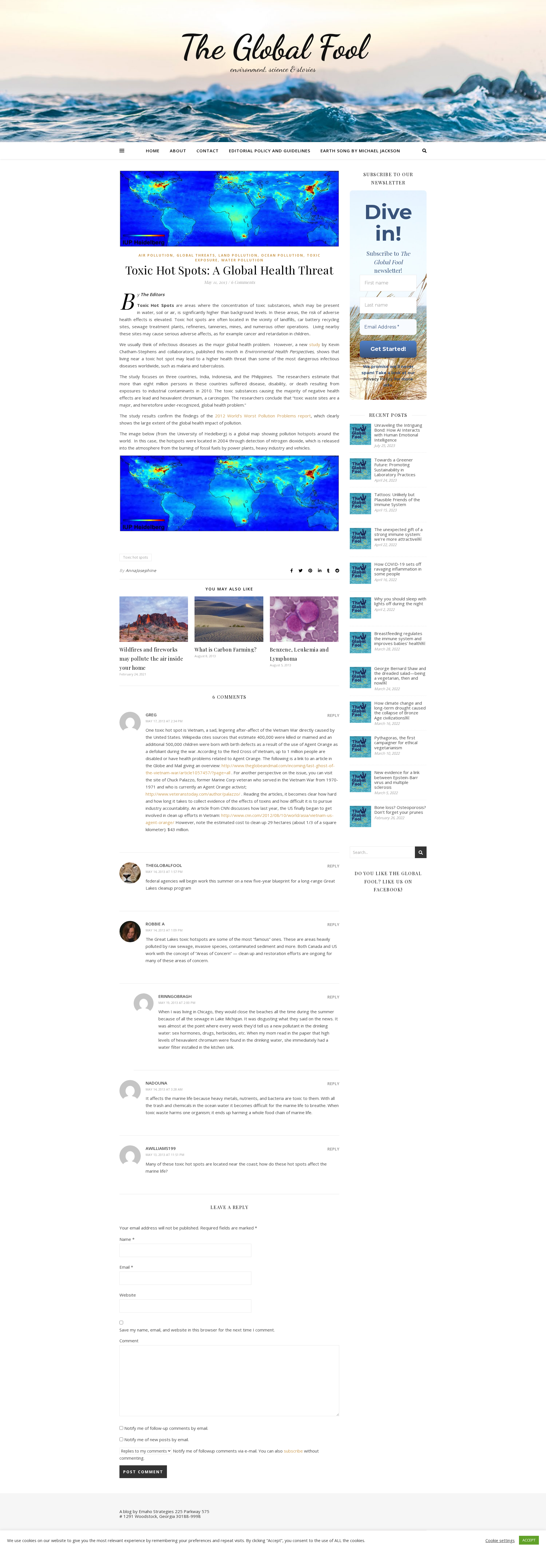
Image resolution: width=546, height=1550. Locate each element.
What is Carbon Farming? (226, 649)
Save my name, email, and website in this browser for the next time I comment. (197, 1330)
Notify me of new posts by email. (156, 1439)
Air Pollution (155, 255)
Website (127, 1295)
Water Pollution (242, 260)
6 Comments (243, 282)
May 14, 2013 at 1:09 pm (164, 930)
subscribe (293, 1451)
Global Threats (196, 255)
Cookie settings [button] (500, 1540)
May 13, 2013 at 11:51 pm (165, 1154)
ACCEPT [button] (528, 1540)
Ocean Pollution (282, 255)
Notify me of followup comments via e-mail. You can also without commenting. (219, 1454)
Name (127, 1239)
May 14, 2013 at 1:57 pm (164, 871)
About (178, 150)
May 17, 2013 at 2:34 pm (164, 721)
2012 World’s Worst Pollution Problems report (263, 416)
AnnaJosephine (141, 570)
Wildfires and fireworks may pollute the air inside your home (151, 658)
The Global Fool (273, 47)
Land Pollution (238, 255)
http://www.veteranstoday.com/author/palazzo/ (193, 794)
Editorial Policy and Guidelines (269, 150)
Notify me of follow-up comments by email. (166, 1428)
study (314, 344)
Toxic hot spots (135, 557)
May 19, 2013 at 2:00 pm (176, 1002)
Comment (128, 1340)
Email (126, 1267)
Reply (333, 715)
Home (153, 150)
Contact (208, 150)
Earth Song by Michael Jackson (360, 150)
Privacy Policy (378, 379)
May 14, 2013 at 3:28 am (164, 1089)
